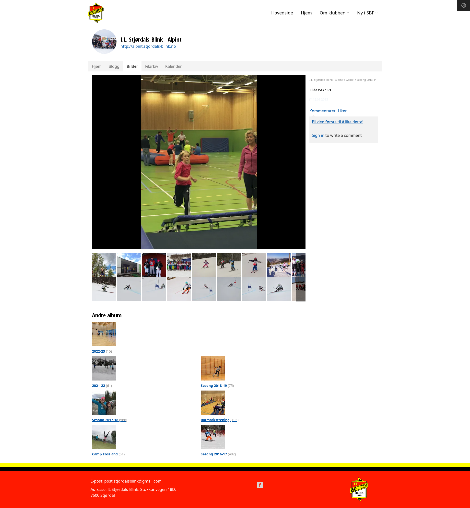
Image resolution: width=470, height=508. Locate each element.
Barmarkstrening (219, 419)
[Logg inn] (463, 5)
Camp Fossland (108, 454)
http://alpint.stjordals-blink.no (148, 46)
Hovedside (282, 13)
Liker (342, 111)
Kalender (173, 66)
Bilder (132, 66)
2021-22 (102, 385)
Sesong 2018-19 (217, 385)
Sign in (318, 135)
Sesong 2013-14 (366, 79)
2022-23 (102, 351)
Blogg (114, 66)
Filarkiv (151, 66)
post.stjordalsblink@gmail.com (133, 481)
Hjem (306, 13)
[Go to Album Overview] (104, 333)
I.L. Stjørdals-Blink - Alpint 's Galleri (331, 79)
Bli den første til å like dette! (337, 122)
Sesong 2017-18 (109, 419)
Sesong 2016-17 (218, 454)
